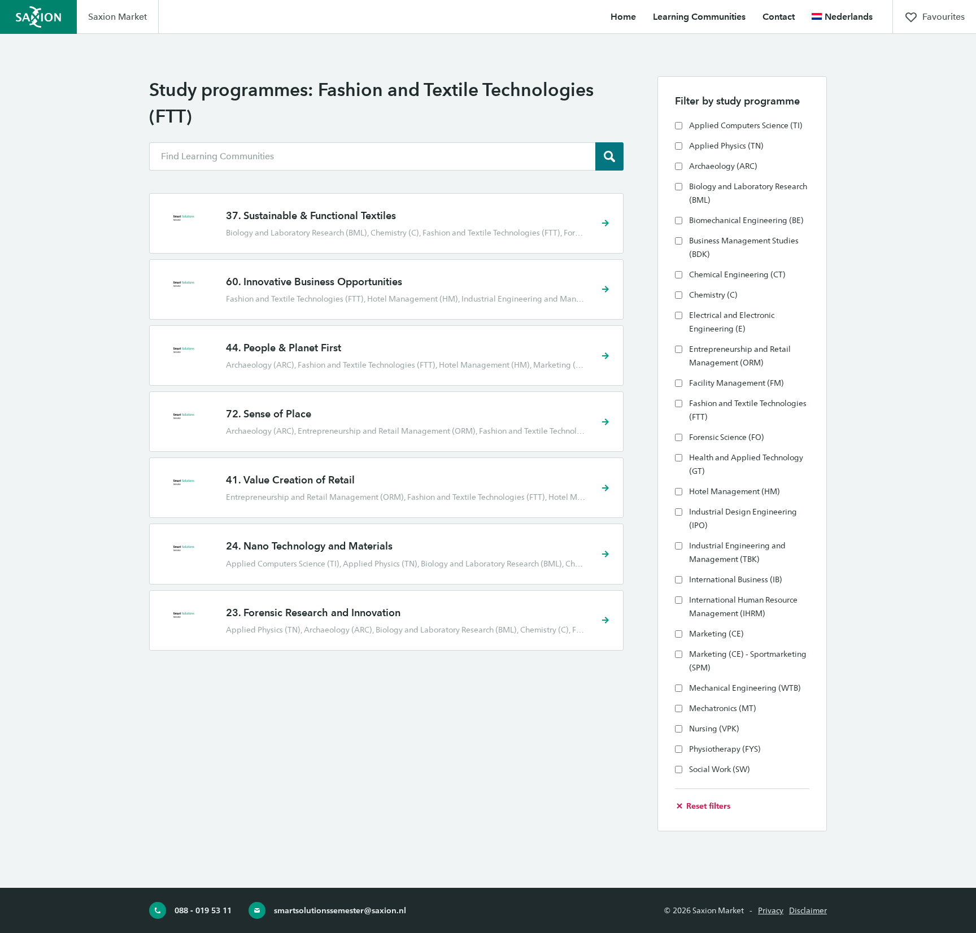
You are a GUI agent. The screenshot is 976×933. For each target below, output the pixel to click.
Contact (778, 16)
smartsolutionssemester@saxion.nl (340, 910)
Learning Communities (699, 16)
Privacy (770, 910)
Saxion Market (117, 16)
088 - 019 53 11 (203, 910)
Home (623, 16)
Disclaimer (808, 910)
